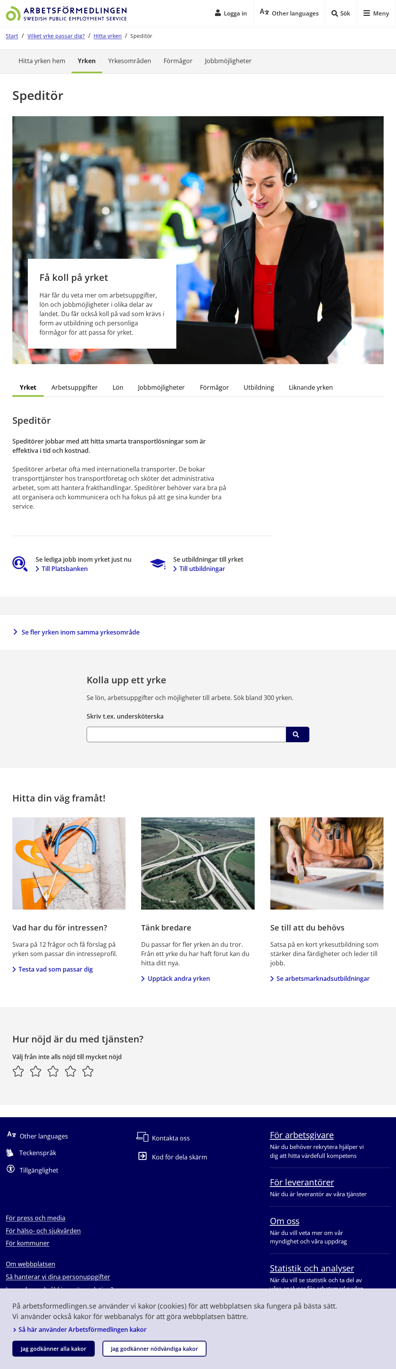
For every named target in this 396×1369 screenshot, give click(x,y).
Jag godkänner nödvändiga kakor (154, 1348)
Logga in (235, 13)
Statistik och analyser (312, 1268)
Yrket (28, 387)
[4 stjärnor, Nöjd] (71, 1071)
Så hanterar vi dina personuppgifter (58, 1277)
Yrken (87, 61)
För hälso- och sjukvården (43, 1230)
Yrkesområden (129, 61)
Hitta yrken (108, 36)
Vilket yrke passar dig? (56, 36)
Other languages (44, 1136)
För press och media (35, 1218)
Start (12, 36)
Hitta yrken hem (42, 61)
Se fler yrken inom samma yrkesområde (81, 632)
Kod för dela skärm (179, 1157)
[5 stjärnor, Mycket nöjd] (88, 1071)
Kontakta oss (171, 1138)
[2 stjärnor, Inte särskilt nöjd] (36, 1071)
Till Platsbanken (65, 568)
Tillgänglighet (39, 1170)
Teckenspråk (37, 1153)
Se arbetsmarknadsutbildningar (323, 978)
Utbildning (259, 387)
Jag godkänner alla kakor (53, 1348)
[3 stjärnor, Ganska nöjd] (53, 1071)
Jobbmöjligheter (228, 61)
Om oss (284, 1220)
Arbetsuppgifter (74, 387)
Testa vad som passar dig (56, 969)
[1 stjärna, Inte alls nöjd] (18, 1071)
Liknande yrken (311, 387)
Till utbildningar (202, 568)
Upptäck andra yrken (179, 978)
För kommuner (28, 1243)
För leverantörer (302, 1182)
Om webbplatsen (30, 1264)
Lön (118, 387)
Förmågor (178, 61)
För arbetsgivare (302, 1134)
